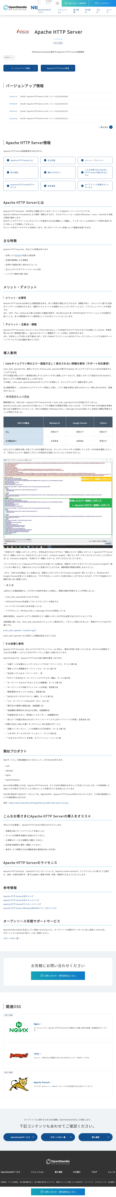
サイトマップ (89, 1182)
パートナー (39, 3)
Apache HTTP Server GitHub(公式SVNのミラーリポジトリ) (28, 908)
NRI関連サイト (49, 2)
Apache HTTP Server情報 (58, 68)
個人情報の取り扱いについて (43, 1182)
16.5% (18, 255)
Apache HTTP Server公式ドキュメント (20, 900)
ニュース (109, 10)
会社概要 (111, 1182)
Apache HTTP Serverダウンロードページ (21, 904)
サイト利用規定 (13, 1182)
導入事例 (76, 10)
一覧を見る (103, 127)
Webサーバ (9, 57)
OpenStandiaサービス (44, 10)
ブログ (98, 10)
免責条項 (3, 1182)
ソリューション (62, 10)
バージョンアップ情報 (20, 68)
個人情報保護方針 (25, 1182)
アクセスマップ (100, 1182)
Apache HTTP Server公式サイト (17, 896)
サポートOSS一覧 (10, 938)
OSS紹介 (88, 10)
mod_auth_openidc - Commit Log (18, 630)
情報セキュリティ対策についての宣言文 (69, 1182)
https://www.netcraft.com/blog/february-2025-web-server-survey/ (39, 802)
